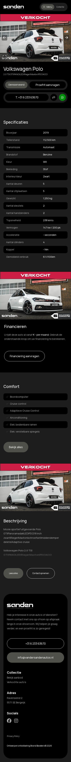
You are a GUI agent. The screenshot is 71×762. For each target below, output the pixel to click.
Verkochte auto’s (16, 682)
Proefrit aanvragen (48, 85)
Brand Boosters (37, 745)
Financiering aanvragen (24, 356)
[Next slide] (66, 38)
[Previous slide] (4, 38)
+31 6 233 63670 (36, 643)
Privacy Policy (13, 736)
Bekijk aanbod (15, 677)
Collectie (60, 6)
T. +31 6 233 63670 (27, 97)
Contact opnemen (40, 573)
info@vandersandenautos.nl (35, 657)
